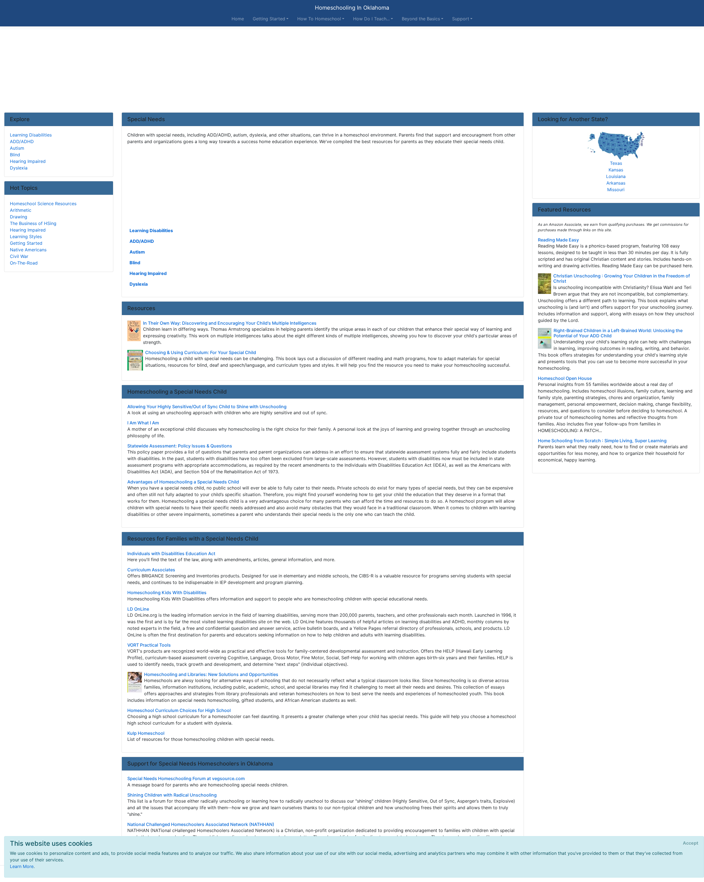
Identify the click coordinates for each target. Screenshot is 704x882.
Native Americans (28, 249)
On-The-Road (24, 263)
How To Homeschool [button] (319, 18)
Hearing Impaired (148, 273)
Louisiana (616, 176)
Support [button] (460, 18)
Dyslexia (139, 284)
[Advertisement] (352, 69)
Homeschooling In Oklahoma (352, 7)
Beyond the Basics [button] (421, 18)
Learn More (22, 866)
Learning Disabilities (151, 230)
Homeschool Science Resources (43, 203)
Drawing (18, 216)
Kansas (616, 169)
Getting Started (26, 243)
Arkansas (615, 183)
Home (238, 18)
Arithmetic (20, 210)
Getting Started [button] (269, 18)
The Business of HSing (33, 223)
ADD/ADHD (142, 241)
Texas (616, 163)
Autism (137, 252)
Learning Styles (26, 236)
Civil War (19, 256)
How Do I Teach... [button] (371, 18)
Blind (135, 262)
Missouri (616, 189)
